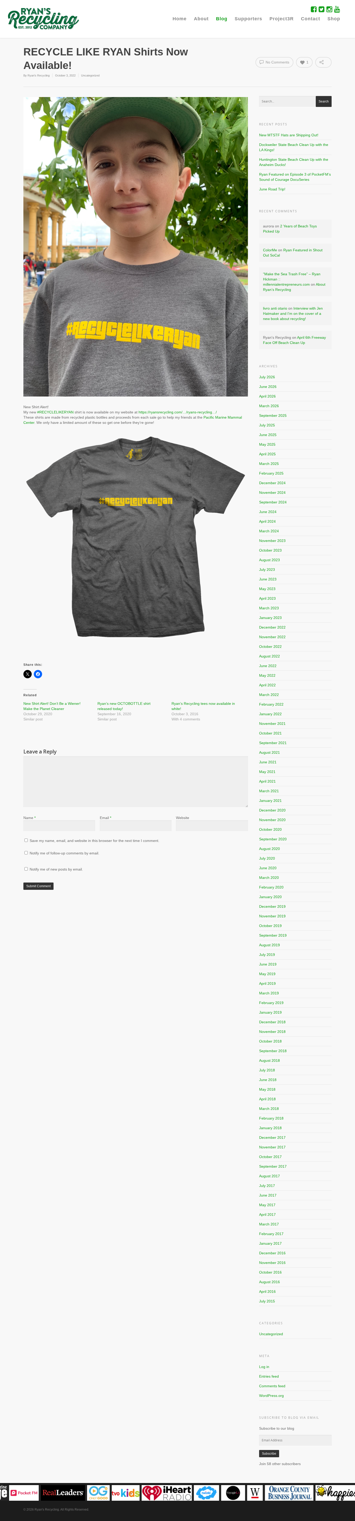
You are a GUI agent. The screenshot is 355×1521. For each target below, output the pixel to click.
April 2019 (267, 983)
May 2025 (267, 444)
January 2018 (270, 1128)
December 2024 (272, 483)
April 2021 (267, 781)
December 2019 (272, 906)
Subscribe (269, 1453)
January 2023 (270, 618)
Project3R (281, 18)
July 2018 (267, 1070)
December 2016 (272, 1253)
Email (105, 818)
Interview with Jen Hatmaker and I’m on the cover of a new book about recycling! (293, 313)
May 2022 (267, 675)
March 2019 (269, 993)
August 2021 (269, 752)
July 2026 (267, 377)
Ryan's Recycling (39, 75)
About (201, 18)
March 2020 (269, 877)
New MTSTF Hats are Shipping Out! (288, 135)
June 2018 (268, 1080)
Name (29, 818)
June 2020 (268, 868)
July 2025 (267, 425)
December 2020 (272, 810)
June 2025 (268, 435)
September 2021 (273, 743)
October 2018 (270, 1041)
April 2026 (267, 396)
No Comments (277, 62)
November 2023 (272, 541)
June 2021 (268, 762)
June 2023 (268, 579)
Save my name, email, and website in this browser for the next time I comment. (94, 841)
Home (180, 18)
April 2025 (267, 454)
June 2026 (268, 387)
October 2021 (270, 733)
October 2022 (270, 646)
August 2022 (269, 656)
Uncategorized (90, 75)
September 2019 (273, 935)
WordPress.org (271, 1396)
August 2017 (269, 1176)
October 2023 (270, 550)
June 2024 (268, 512)
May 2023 (267, 589)
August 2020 (269, 849)
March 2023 (269, 608)
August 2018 (269, 1060)
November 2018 (272, 1032)
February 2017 (271, 1234)
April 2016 (267, 1291)
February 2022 (271, 704)
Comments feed (272, 1386)
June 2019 (268, 964)
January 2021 (270, 800)
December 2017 (272, 1137)
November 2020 (272, 820)
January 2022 (270, 714)
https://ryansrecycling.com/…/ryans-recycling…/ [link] (178, 412)
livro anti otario (275, 308)
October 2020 (270, 829)
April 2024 (267, 521)
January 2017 (270, 1243)
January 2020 (270, 897)
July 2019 (267, 955)
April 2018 (267, 1099)
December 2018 (272, 1022)
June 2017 (268, 1195)
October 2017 (270, 1157)
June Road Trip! (272, 189)
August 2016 (269, 1282)
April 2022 (267, 685)
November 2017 (272, 1147)
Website (182, 818)
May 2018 (267, 1089)
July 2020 (267, 858)
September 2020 (273, 839)
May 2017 (267, 1205)
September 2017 (273, 1166)
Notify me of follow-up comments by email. (64, 853)
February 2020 (271, 887)
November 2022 (272, 637)
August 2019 (269, 945)
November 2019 (272, 916)
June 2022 (268, 666)
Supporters (248, 18)
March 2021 (269, 791)
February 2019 (271, 1003)
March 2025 (269, 464)
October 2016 (270, 1272)
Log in (264, 1367)
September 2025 (273, 415)
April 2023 (267, 598)
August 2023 (269, 560)
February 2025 (271, 473)
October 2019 (270, 926)
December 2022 (272, 627)
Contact (310, 18)
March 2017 (269, 1224)
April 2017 (267, 1214)
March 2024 (269, 531)
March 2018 (269, 1109)
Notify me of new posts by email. (56, 869)
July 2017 (267, 1186)
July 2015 (267, 1301)
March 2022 (269, 695)
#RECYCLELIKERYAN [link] (55, 412)
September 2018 (273, 1051)
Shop (333, 18)
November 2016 (272, 1263)
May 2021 (267, 772)
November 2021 (272, 723)
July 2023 (267, 569)
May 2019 (267, 974)
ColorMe (270, 250)
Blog (221, 18)
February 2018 (271, 1118)
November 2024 (272, 492)
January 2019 (270, 1012)
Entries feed (269, 1376)
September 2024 (273, 502)
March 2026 (269, 406)
